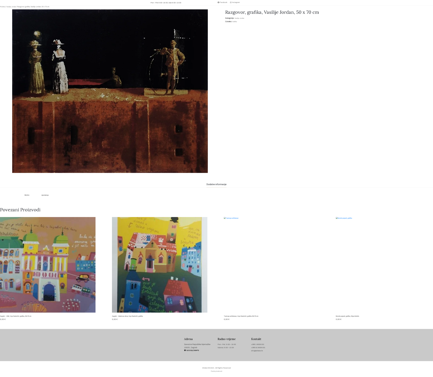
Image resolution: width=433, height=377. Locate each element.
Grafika (234, 21)
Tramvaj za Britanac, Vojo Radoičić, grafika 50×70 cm (241, 316)
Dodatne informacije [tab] (216, 184)
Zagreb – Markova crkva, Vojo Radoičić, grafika (127, 316)
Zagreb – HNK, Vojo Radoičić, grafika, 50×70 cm (15, 316)
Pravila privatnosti (216, 371)
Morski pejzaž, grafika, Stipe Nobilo (347, 316)
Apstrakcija (45, 195)
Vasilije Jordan (11, 7)
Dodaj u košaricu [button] (48, 309)
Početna (2, 7)
